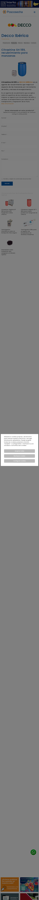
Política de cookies (19, 445)
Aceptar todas (19, 451)
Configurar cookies (19, 461)
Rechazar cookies (19, 456)
